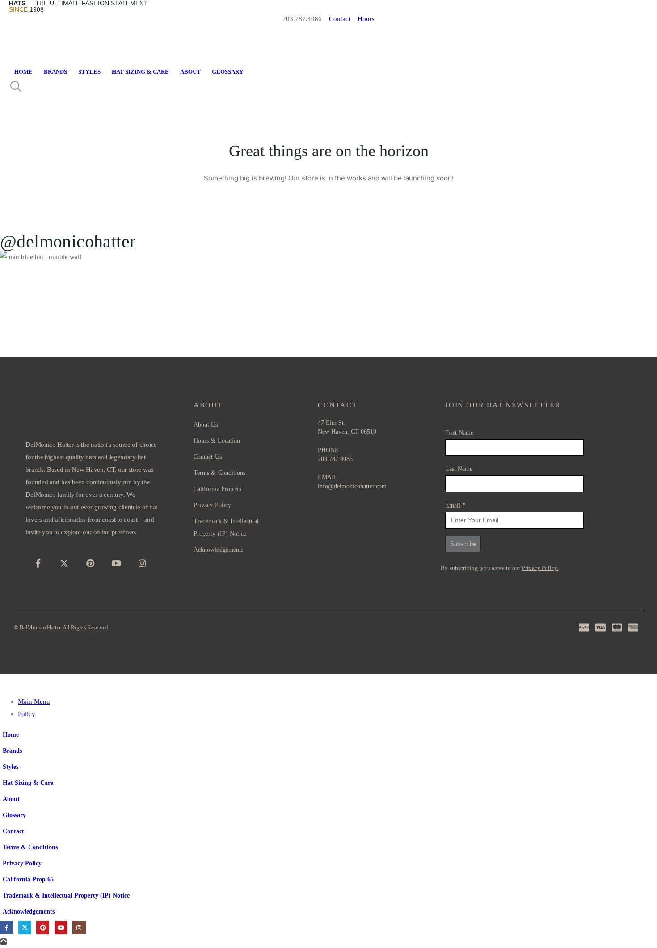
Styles (89, 72)
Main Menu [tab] (34, 701)
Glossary (227, 72)
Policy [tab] (26, 713)
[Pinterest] (90, 562)
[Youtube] (116, 562)
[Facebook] (37, 562)
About (190, 72)
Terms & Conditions (30, 847)
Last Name (458, 469)
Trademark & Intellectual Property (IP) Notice (66, 895)
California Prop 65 (28, 879)
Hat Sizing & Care (140, 72)
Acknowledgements (29, 911)
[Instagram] (142, 562)
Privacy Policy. (540, 568)
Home (23, 72)
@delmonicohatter (67, 241)
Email (455, 505)
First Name (459, 432)
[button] (16, 87)
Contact (13, 831)
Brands (55, 72)
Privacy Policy (22, 863)
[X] (64, 562)
